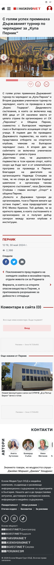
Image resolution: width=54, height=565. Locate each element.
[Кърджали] (16, 534)
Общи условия (29, 505)
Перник (9, 239)
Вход (27, 328)
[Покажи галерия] (50, 45)
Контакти (41, 430)
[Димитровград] (18, 529)
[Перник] (13, 551)
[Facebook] (5, 518)
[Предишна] (4, 57)
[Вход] (49, 9)
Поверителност (10, 505)
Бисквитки (26, 509)
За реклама (42, 509)
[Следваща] (50, 57)
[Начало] (3, 9)
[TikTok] (23, 518)
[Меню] (8, 9)
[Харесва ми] (39, 84)
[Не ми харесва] (47, 84)
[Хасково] (27, 8)
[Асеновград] (16, 542)
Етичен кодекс (9, 509)
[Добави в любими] (31, 84)
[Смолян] (18, 547)
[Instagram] (14, 518)
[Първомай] (14, 538)
